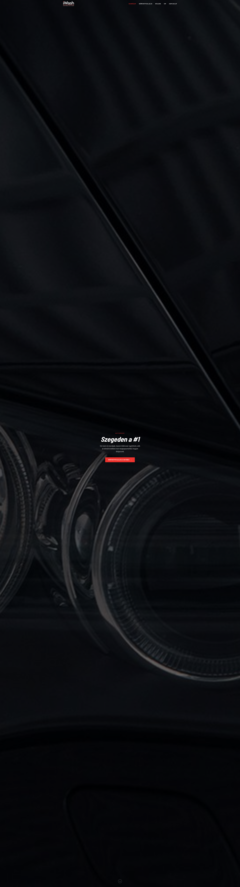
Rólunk (158, 3)
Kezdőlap (132, 3)
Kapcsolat (173, 3)
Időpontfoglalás (145, 3)
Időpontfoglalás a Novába (120, 460)
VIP (165, 3)
